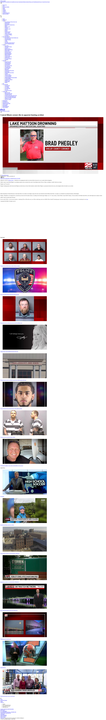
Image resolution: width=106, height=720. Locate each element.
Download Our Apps (4, 1)
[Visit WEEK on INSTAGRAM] (4, 110)
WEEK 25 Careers (8, 98)
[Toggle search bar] (0, 15)
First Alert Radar (8, 38)
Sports (4, 7)
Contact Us (5, 11)
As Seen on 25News (6, 12)
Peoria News (7, 23)
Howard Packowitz (5, 175)
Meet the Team (10, 1)
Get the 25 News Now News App (11, 95)
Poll (3, 83)
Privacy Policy (3, 717)
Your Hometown (8, 63)
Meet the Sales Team (16, 1)
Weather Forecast (8, 39)
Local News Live (6, 102)
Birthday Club (7, 80)
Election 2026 (7, 22)
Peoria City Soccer (8, 51)
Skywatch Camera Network (10, 42)
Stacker (6, 82)
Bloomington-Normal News (10, 24)
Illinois (6, 25)
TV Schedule (5, 84)
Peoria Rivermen (8, 52)
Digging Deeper (7, 31)
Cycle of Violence (8, 76)
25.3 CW (6, 89)
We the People (47, 1)
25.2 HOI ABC (7, 88)
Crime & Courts (7, 28)
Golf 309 (6, 47)
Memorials (37, 1)
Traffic (4, 8)
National (6, 27)
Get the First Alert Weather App (10, 96)
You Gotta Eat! (7, 66)
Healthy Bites (7, 81)
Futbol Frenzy (7, 57)
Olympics (6, 59)
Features (4, 60)
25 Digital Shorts (8, 67)
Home (4, 18)
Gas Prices (7, 35)
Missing (6, 29)
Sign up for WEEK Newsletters (10, 97)
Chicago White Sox (8, 56)
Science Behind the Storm (9, 43)
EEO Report (2, 710)
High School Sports (8, 46)
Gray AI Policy (5, 107)
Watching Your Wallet (6, 103)
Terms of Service (3, 716)
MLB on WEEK (6, 13)
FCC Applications (3, 711)
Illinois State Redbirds (9, 49)
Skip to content (3, 0)
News (4, 5)
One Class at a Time (8, 65)
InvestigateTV (5, 101)
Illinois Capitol (7, 26)
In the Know (7, 71)
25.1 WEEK (7, 87)
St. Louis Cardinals (8, 58)
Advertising (2, 714)
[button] (9, 36)
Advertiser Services (8, 94)
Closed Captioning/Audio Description (7, 709)
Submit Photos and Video (30, 1)
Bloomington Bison (8, 53)
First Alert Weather (6, 6)
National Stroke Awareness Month (11, 77)
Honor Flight (7, 68)
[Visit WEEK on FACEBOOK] (1, 110)
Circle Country (5, 104)
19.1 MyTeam (7, 85)
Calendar (4, 9)
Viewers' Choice (42, 1)
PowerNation (5, 105)
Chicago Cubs (7, 55)
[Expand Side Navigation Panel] (1, 3)
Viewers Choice (7, 74)
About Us (2, 702)
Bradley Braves (7, 48)
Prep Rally (7, 45)
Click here (2, 718)
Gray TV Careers (8, 99)
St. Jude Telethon (8, 78)
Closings (6, 41)
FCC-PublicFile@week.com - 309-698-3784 (8, 712)
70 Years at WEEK (8, 75)
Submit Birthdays (23, 1)
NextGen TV (5, 100)
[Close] (1, 16)
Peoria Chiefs (7, 50)
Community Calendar (8, 79)
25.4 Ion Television (8, 90)
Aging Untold (7, 32)
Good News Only (8, 61)
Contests (4, 10)
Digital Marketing (6, 106)
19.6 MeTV (7, 86)
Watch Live (5, 4)
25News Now (10, 180)
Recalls (6, 30)
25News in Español (8, 33)
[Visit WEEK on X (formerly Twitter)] (2, 110)
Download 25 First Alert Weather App (11, 37)
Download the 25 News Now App (11, 21)
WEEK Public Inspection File (5, 713)
